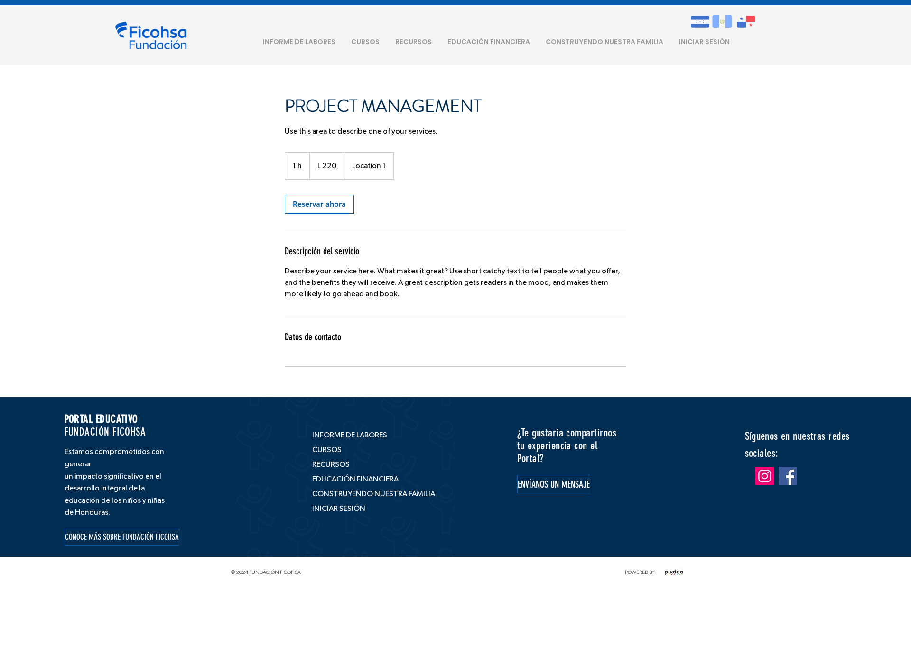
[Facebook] (788, 476)
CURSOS (327, 450)
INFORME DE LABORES (349, 435)
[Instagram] (764, 476)
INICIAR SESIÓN (338, 508)
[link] (319, 204)
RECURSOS (331, 464)
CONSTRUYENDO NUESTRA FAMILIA (368, 494)
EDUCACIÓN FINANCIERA (355, 479)
